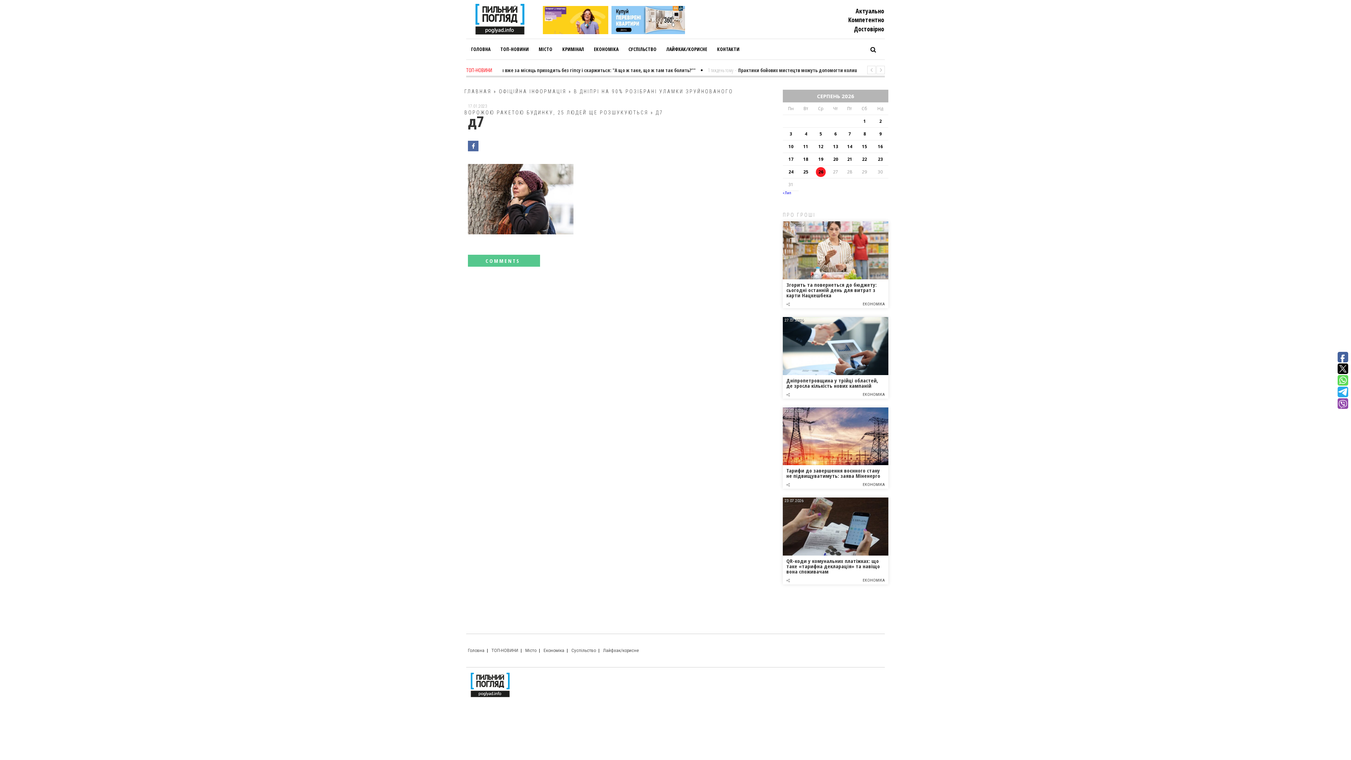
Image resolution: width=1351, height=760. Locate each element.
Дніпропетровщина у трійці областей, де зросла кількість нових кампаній (832, 383)
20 (835, 159)
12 (820, 147)
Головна (476, 650)
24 (790, 172)
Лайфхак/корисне (621, 650)
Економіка (874, 304)
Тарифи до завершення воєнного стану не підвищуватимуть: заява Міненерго (833, 473)
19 (820, 159)
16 (880, 147)
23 (880, 159)
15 (864, 147)
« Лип (787, 193)
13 (835, 147)
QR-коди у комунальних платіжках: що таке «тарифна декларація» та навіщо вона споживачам (833, 566)
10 (790, 147)
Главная (477, 91)
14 (849, 147)
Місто (531, 650)
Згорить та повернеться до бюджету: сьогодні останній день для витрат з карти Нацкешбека (831, 290)
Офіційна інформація (532, 91)
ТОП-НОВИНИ (504, 650)
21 (849, 159)
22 (864, 159)
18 (805, 159)
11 (805, 147)
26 (820, 172)
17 (790, 159)
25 (805, 172)
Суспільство (583, 650)
